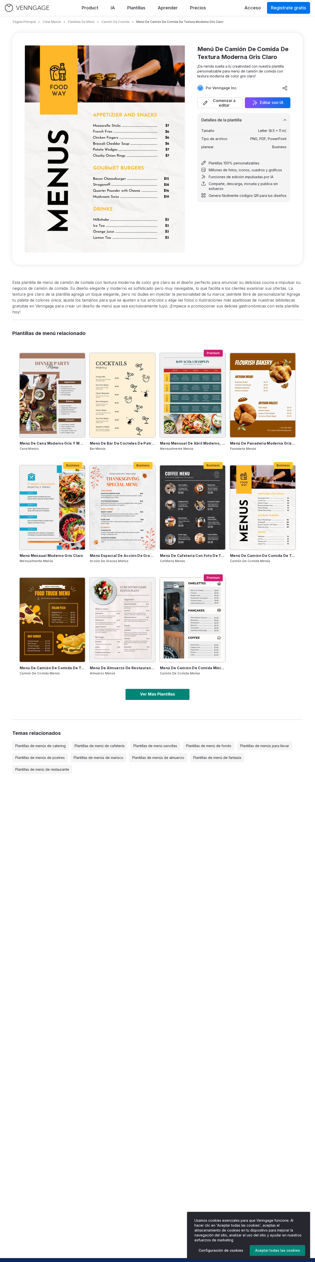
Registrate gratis (288, 7)
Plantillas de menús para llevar (264, 746)
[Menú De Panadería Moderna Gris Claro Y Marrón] (262, 395)
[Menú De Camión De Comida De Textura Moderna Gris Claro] (262, 507)
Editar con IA (272, 102)
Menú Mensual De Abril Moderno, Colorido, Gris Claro (192, 443)
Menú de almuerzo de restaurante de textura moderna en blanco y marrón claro (122, 668)
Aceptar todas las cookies (277, 1250)
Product (90, 7)
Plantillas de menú (81, 22)
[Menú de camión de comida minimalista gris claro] (192, 620)
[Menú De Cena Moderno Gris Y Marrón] (52, 395)
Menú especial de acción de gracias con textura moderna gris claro (122, 555)
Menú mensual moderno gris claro (51, 555)
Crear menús (52, 22)
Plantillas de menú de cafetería (100, 746)
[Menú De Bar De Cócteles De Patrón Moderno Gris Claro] (122, 395)
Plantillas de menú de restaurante (42, 769)
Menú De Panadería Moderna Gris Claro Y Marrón (262, 443)
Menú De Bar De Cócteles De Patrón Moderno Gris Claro (122, 443)
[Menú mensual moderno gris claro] (52, 507)
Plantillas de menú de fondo (208, 746)
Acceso (252, 7)
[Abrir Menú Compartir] (285, 88)
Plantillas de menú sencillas (155, 746)
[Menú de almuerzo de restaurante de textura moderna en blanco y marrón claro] (122, 620)
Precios (198, 7)
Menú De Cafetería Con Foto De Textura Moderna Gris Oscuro (192, 555)
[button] (220, 102)
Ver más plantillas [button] (157, 694)
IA (113, 7)
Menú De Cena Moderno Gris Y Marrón (52, 443)
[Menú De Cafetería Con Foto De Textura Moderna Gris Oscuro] (192, 507)
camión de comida (115, 22)
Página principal (24, 22)
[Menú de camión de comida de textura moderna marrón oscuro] (52, 620)
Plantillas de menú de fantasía (217, 757)
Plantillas (136, 7)
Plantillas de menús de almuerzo (158, 757)
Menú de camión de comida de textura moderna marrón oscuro (52, 668)
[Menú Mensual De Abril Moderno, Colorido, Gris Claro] (192, 395)
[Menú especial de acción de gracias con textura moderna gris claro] (122, 507)
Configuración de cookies (221, 1250)
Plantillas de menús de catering (40, 746)
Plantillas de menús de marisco (98, 757)
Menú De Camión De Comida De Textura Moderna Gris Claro (262, 555)
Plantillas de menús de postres (40, 757)
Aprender (168, 7)
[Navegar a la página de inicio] (27, 8)
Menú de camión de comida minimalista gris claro (192, 668)
